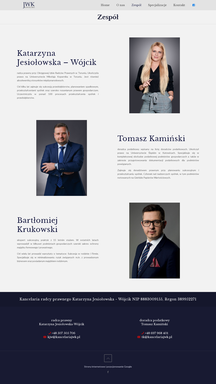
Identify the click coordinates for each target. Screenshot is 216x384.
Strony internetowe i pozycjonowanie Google (108, 366)
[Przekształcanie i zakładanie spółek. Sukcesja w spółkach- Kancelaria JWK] (28, 5)
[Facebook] (108, 371)
